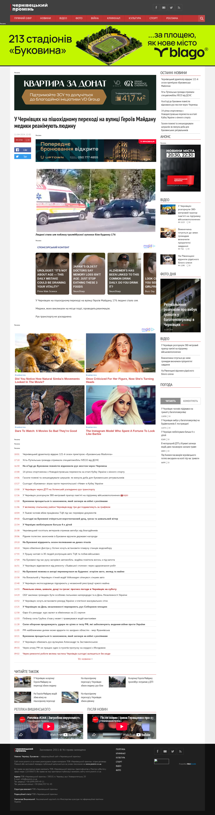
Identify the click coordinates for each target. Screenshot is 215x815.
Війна (95, 18)
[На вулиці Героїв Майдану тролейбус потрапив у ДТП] (117, 681)
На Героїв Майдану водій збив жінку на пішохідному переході (45, 697)
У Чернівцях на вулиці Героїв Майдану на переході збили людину (45, 681)
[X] (171, 7)
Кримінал (113, 18)
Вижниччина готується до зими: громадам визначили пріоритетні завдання (176, 361)
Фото (79, 18)
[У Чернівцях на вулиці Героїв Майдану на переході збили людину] (22, 681)
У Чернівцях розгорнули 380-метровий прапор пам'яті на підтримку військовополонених (179, 348)
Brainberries (20, 375)
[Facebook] (156, 7)
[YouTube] (163, 7)
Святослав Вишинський (24, 799)
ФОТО (118, 770)
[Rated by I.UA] (161, 763)
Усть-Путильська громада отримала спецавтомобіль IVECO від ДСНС (177, 93)
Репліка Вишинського (32, 709)
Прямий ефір (23, 18)
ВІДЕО (118, 766)
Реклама (172, 18)
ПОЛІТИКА (120, 749)
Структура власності (23, 789)
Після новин (97, 709)
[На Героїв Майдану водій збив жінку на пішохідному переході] (22, 697)
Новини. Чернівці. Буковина (26, 757)
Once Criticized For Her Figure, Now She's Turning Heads (120, 380)
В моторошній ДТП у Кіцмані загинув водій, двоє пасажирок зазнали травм (178, 445)
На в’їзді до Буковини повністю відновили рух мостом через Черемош (179, 103)
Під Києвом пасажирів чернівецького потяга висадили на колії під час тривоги (180, 456)
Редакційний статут (23, 794)
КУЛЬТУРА (120, 758)
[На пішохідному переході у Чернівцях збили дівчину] (70, 697)
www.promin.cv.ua (93, 764)
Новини (45, 18)
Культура (135, 18)
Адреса (17, 777)
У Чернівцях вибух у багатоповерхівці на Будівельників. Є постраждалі (180, 421)
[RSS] (179, 7)
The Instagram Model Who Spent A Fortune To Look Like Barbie (120, 432)
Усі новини (84, 659)
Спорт (153, 18)
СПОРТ (119, 762)
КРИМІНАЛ (120, 753)
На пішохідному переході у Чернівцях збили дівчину (91, 697)
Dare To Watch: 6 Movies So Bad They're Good (46, 431)
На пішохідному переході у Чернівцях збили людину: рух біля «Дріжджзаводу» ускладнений (92, 685)
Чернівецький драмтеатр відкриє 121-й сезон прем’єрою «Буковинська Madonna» (179, 82)
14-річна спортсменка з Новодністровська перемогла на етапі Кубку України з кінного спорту (179, 114)
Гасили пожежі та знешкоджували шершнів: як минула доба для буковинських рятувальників (177, 127)
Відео (63, 18)
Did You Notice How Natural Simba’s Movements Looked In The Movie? (47, 380)
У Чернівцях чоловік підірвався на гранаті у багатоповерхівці (177, 410)
